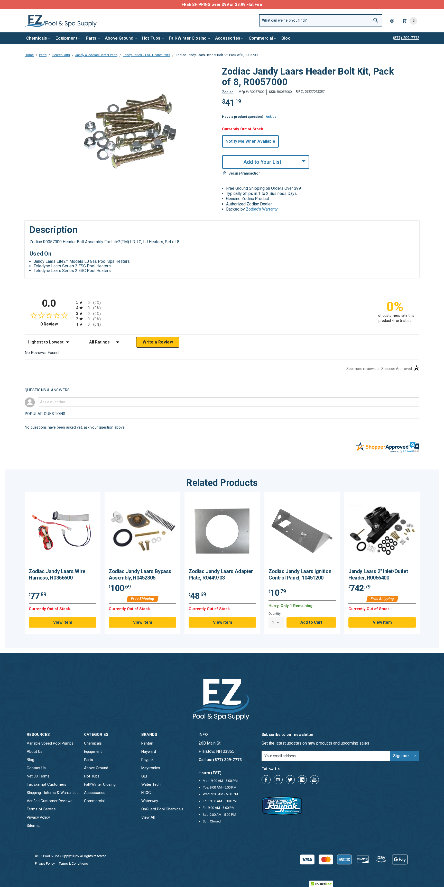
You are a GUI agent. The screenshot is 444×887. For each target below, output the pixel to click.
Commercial (261, 38)
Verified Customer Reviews (49, 801)
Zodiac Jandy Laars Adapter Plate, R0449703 (221, 574)
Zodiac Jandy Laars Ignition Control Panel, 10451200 (300, 574)
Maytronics (150, 768)
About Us (34, 751)
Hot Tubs (151, 38)
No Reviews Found (42, 352)
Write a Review (158, 342)
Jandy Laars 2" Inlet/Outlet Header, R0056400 (378, 574)
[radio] (222, 302)
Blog (286, 38)
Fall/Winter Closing (188, 38)
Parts (91, 38)
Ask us (271, 117)
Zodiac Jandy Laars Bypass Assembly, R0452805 (140, 574)
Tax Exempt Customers (46, 784)
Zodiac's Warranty (262, 209)
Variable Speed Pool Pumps (50, 743)
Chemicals (36, 38)
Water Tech (151, 784)
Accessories (227, 38)
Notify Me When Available (250, 141)
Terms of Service (41, 809)
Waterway (149, 801)
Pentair (147, 743)
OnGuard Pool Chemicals (162, 809)
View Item (62, 622)
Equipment (66, 38)
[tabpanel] (63, 563)
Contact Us (36, 768)
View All (148, 817)
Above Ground (119, 38)
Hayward (148, 751)
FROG (146, 792)
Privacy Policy (38, 817)
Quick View (62, 532)
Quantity (275, 614)
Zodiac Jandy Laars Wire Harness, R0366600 (57, 574)
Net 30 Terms (38, 776)
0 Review (56, 324)
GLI (144, 776)
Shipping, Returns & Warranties (53, 792)
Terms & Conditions (73, 863)
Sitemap (34, 825)
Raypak (147, 759)
